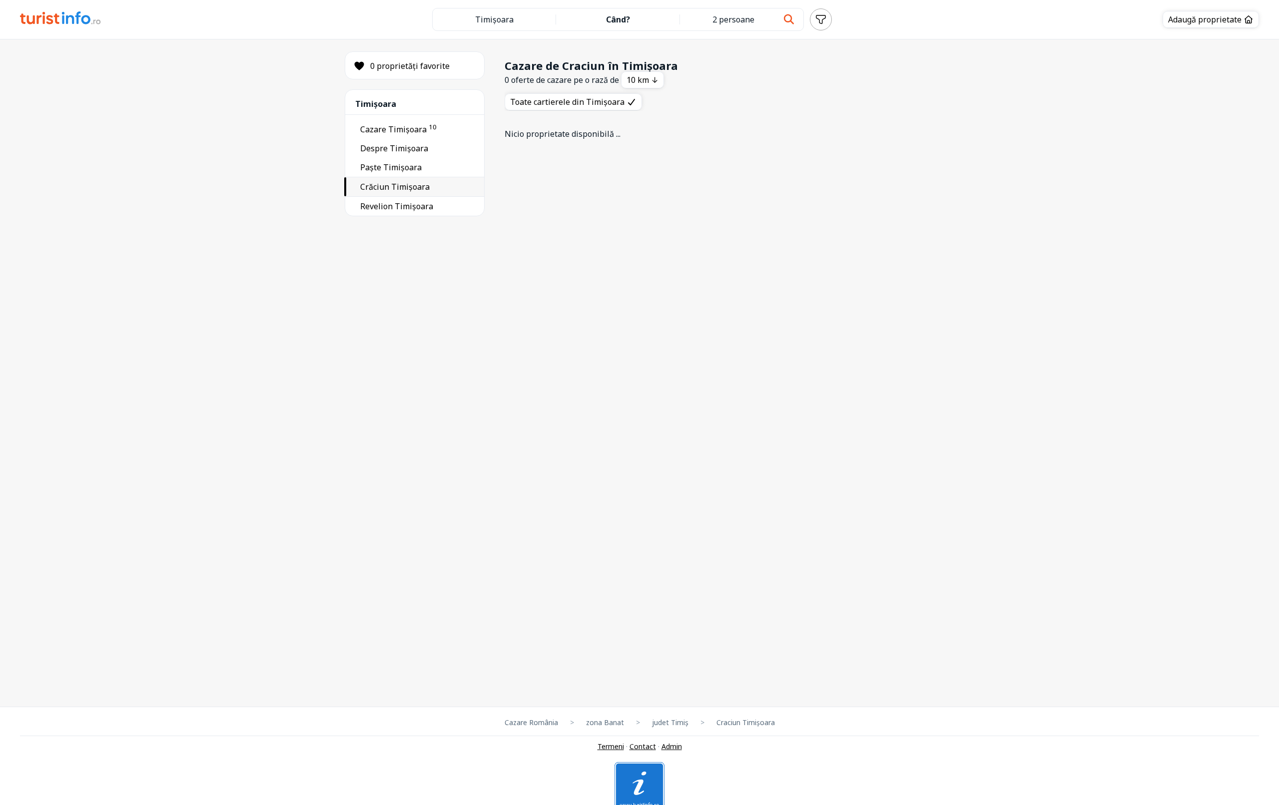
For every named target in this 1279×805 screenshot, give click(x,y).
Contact (643, 746)
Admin (671, 746)
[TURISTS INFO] (60, 19)
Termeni (611, 746)
